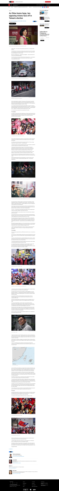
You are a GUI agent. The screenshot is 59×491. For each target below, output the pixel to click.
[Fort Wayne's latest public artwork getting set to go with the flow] (42, 18)
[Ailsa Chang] (10, 472)
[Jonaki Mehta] (10, 462)
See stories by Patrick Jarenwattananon (18, 456)
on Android (15, 486)
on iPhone (13, 486)
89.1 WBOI (19, 485)
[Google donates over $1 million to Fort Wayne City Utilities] (42, 24)
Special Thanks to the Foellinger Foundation (44, 483)
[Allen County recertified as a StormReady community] (42, 13)
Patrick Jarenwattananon (16, 454)
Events (23, 486)
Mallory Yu (10, 465)
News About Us (24, 483)
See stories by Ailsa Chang (16, 473)
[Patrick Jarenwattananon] (10, 456)
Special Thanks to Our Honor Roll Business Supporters (44, 485)
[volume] (11, 5)
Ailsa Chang (14, 470)
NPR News (10, 10)
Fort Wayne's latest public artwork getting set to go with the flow (47, 18)
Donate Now (48, 1)
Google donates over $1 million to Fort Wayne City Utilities (47, 24)
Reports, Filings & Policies (34, 486)
